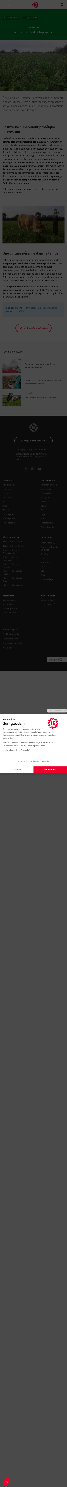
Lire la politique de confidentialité (16, 750)
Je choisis (16, 769)
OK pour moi (50, 769)
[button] (6, 1481)
